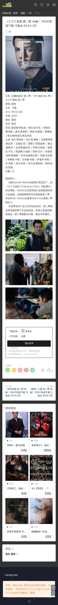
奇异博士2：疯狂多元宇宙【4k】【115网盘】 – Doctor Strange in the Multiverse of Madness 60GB (41, 445)
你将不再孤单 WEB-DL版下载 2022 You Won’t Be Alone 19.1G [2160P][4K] (17, 532)
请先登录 (29, 343)
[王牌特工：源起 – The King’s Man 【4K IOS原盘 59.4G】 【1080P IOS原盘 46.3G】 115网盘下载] (16, 468)
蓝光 (36, 441)
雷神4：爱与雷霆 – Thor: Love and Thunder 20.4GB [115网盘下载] (17, 445)
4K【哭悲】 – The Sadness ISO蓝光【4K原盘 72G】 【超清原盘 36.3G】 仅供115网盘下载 (40, 488)
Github (48, 597)
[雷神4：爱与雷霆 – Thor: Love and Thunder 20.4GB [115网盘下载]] (16, 425)
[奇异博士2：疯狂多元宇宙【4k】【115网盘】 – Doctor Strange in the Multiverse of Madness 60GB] (41, 425)
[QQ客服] (53, 593)
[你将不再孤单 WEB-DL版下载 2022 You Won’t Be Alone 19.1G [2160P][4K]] (16, 511)
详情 (32, 593)
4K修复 (7, 4)
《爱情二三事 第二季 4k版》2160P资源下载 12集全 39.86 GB (41, 392)
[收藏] (42, 370)
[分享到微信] (7, 370)
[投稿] (35, 4)
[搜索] (41, 4)
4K (10, 32)
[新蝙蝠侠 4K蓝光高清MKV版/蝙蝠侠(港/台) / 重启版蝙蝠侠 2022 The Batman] (41, 511)
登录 (13, 554)
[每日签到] (53, 587)
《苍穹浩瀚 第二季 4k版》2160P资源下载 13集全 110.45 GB (16, 392)
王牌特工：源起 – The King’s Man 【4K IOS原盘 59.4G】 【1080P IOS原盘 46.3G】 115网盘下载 (17, 488)
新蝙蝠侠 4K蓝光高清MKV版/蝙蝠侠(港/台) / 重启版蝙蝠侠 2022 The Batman (41, 532)
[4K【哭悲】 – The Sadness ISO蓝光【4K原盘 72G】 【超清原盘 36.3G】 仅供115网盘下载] (41, 468)
